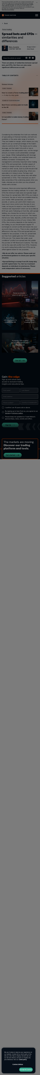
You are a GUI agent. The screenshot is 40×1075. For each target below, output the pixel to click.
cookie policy (23, 1059)
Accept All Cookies (26, 1069)
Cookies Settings (17, 1064)
